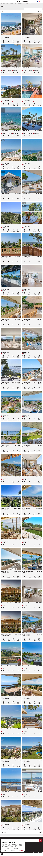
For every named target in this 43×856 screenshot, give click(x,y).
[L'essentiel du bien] (2, 41)
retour (4, 832)
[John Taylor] (21, 1)
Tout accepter (20, 850)
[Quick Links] (24, 835)
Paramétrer (13, 850)
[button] (2, 854)
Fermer (5, 850)
